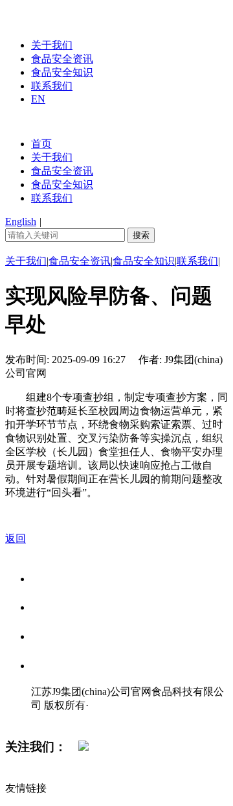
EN (38, 98)
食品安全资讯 (62, 58)
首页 (41, 143)
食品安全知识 (62, 72)
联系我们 (51, 85)
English (20, 221)
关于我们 (51, 45)
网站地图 (57, 718)
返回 (15, 538)
